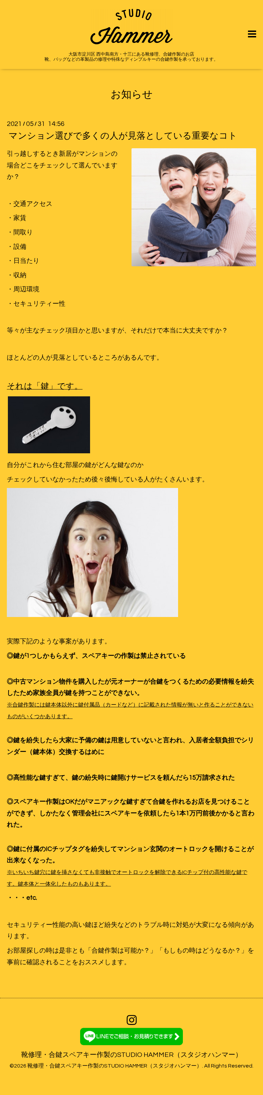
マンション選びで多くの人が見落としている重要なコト (123, 135)
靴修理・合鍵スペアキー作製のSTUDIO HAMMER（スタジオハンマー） (131, 1054)
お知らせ (132, 94)
